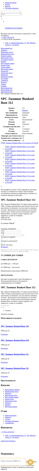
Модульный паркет (7, 63)
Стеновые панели (7, 60)
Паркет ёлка (9, 399)
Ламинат (4, 50)
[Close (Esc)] (1, 305)
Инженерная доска (7, 54)
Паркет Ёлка (5, 65)
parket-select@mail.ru (8, 441)
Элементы (4, 80)
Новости (8, 417)
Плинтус (4, 82)
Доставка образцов (11, 8)
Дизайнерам (9, 423)
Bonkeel (25, 110)
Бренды (7, 6)
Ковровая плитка (7, 77)
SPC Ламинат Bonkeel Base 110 (15, 326)
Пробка (3, 61)
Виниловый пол (6, 48)
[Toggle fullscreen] (6, 305)
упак (2, 233)
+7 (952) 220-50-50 (7, 37)
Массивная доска (7, 58)
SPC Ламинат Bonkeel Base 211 (15, 368)
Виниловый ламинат (12, 390)
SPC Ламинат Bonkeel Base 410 (15, 340)
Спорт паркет (6, 67)
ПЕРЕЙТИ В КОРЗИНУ (14, 28)
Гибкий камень (6, 56)
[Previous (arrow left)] (1, 307)
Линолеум (4, 71)
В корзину (4, 334)
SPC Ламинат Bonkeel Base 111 (15, 354)
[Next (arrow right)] (4, 307)
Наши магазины (10, 2)
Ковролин (4, 75)
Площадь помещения (8, 229)
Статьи (7, 419)
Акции (7, 4)
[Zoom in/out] (8, 305)
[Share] (4, 305)
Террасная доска (6, 73)
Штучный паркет (7, 69)
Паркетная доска (7, 52)
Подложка (4, 78)
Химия (3, 84)
